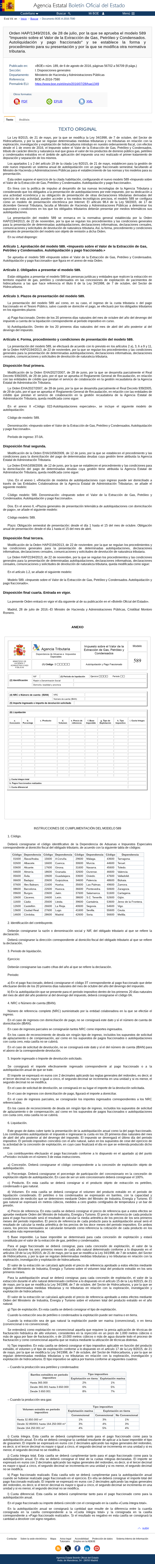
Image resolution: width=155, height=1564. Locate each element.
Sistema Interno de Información (132, 1538)
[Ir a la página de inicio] (79, 5)
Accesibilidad (82, 1538)
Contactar (12, 1538)
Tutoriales (65, 1541)
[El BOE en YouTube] (97, 1550)
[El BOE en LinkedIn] (87, 1550)
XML (89, 101)
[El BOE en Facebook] (77, 1550)
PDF (24, 101)
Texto (9, 119)
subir (145, 1528)
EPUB (58, 101)
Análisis (24, 119)
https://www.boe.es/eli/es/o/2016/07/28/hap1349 (67, 84)
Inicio (24, 18)
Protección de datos (102, 1538)
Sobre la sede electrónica (33, 1538)
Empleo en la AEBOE (84, 1541)
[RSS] (58, 1550)
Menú (126, 13)
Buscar (34, 18)
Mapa (53, 1538)
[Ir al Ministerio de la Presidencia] (7, 5)
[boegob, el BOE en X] (68, 1550)
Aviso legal (65, 1538)
